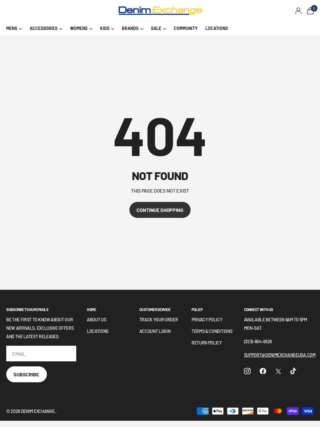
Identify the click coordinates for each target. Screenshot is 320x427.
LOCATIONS (216, 28)
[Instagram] (247, 371)
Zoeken (99, 11)
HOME (91, 309)
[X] (278, 371)
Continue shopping (160, 210)
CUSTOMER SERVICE (155, 309)
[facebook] (263, 371)
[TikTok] (293, 371)
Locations (97, 331)
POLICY (197, 309)
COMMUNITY (186, 28)
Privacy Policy (207, 319)
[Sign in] (298, 11)
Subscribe (26, 374)
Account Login (155, 331)
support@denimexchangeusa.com (280, 355)
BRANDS (130, 28)
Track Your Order (158, 319)
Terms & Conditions (212, 331)
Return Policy (207, 342)
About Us (96, 319)
